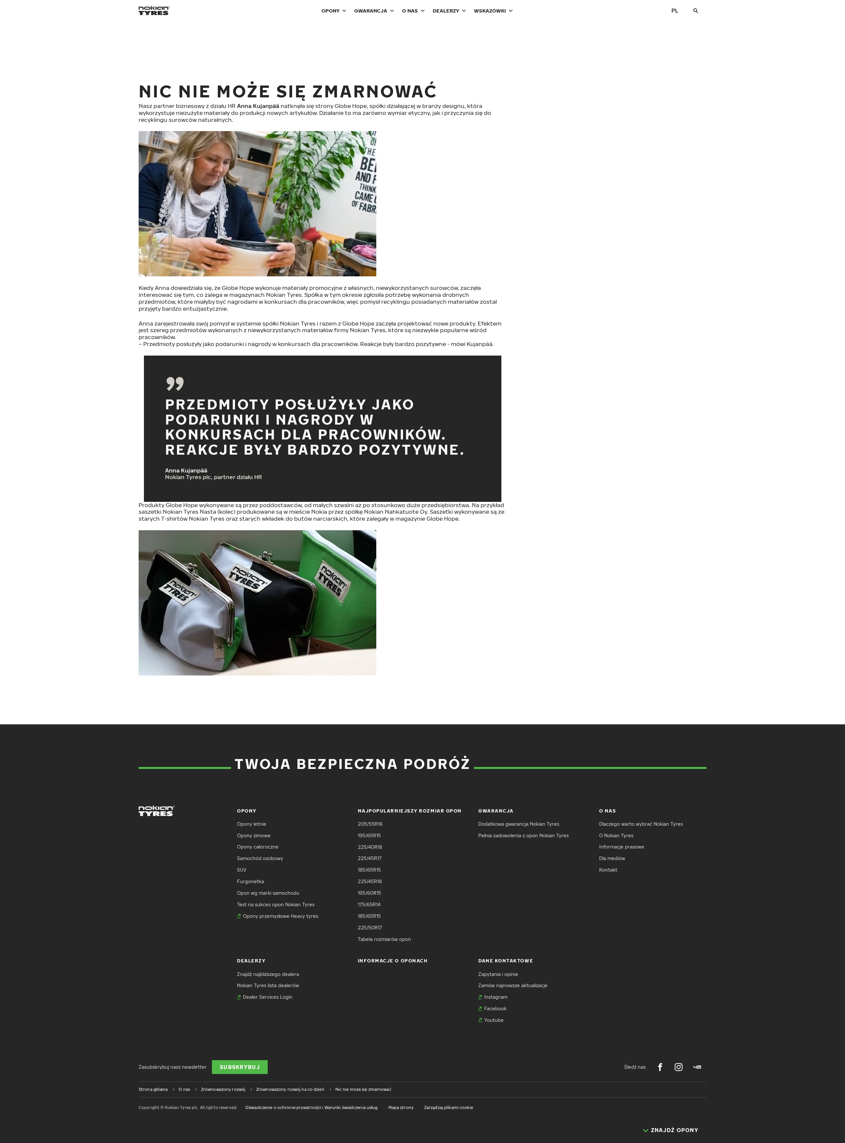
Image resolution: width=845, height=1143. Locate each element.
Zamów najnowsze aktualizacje (513, 985)
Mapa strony (401, 1107)
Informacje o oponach (393, 960)
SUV (241, 870)
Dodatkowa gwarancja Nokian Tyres (518, 824)
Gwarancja (370, 11)
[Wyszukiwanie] (695, 10)
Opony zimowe (254, 835)
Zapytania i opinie (498, 974)
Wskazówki (490, 11)
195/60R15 (369, 893)
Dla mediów (612, 858)
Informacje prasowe (621, 846)
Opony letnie (251, 824)
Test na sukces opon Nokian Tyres (276, 904)
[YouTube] (697, 1067)
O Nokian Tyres (616, 835)
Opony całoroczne (258, 846)
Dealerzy (446, 11)
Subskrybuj (240, 1067)
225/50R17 (370, 927)
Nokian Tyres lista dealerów (268, 985)
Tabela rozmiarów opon (384, 939)
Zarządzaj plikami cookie (448, 1107)
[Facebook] (660, 1067)
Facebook (495, 1008)
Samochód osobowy (260, 858)
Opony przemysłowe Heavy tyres (280, 916)
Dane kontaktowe (505, 960)
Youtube (494, 1020)
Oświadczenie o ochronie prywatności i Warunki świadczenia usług (311, 1107)
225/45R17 (370, 858)
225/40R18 (370, 847)
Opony (330, 11)
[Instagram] (678, 1067)
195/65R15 (369, 835)
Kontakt (608, 870)
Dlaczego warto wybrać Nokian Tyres (641, 824)
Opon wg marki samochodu (268, 893)
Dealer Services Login (267, 997)
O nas (410, 11)
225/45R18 (370, 881)
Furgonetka (250, 881)
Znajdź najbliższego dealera (268, 974)
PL (674, 10)
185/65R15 (369, 870)
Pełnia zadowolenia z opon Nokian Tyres (523, 835)
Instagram (495, 997)
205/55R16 (370, 824)
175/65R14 (369, 904)
